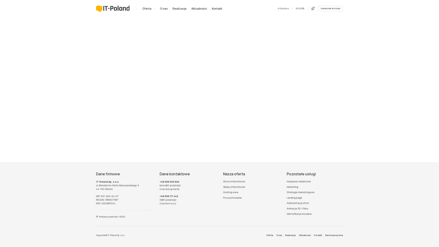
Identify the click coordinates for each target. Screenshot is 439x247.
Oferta (269, 235)
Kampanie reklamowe (299, 181)
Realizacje (290, 235)
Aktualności (305, 235)
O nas (279, 235)
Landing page (294, 197)
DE (300, 8)
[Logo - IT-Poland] (112, 8)
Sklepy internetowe (234, 187)
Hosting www (230, 192)
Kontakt (318, 235)
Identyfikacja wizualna (299, 213)
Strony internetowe (234, 181)
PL (303, 8)
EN (297, 8)
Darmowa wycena (334, 235)
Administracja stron (298, 203)
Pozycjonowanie (232, 197)
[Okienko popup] (313, 8)
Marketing (292, 187)
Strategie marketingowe (301, 192)
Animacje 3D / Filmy (297, 208)
